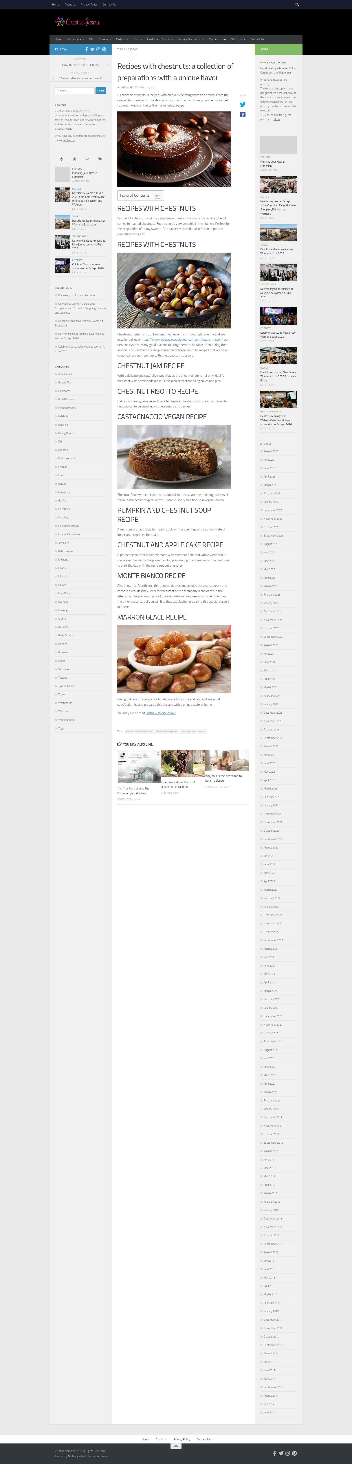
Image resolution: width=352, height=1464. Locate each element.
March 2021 (270, 991)
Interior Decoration (189, 39)
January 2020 (271, 1109)
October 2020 (271, 1033)
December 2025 (273, 510)
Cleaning (63, 424)
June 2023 (269, 763)
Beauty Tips (65, 382)
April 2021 (269, 982)
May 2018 (269, 1277)
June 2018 (269, 1269)
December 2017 (273, 1319)
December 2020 (273, 1016)
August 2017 (271, 1353)
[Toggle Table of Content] (155, 195)
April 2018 (269, 1286)
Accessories (74, 39)
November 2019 (273, 1125)
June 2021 (269, 965)
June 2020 (269, 1066)
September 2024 (273, 636)
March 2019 (270, 1193)
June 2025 (269, 561)
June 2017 (269, 1370)
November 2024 (273, 620)
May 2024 (269, 670)
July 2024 (269, 653)
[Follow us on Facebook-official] (86, 49)
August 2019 (271, 1151)
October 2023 (271, 729)
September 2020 (273, 1041)
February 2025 (272, 594)
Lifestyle (63, 576)
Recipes (62, 644)
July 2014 (269, 1404)
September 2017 (273, 1345)
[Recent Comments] (87, 159)
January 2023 (271, 805)
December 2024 (273, 611)
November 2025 (273, 518)
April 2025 (269, 577)
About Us (70, 4)
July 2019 (269, 1159)
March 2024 (270, 687)
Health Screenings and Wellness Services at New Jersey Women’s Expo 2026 (276, 420)
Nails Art (63, 627)
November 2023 (273, 721)
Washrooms (65, 703)
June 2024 (269, 662)
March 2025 (270, 586)
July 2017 (269, 1362)
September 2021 (273, 940)
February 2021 (272, 999)
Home (55, 4)
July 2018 (269, 1260)
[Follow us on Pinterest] (104, 49)
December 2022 (273, 813)
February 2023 (272, 797)
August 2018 (271, 1252)
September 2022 (273, 839)
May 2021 (269, 974)
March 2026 (270, 485)
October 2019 (271, 1134)
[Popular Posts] (74, 159)
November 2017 (273, 1328)
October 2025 (271, 527)
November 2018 (273, 1227)
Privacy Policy (89, 4)
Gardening (64, 492)
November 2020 (273, 1024)
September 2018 (273, 1244)
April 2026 (269, 476)
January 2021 (271, 1007)
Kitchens (77, 169)
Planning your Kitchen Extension (76, 295)
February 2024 (272, 695)
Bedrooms (64, 391)
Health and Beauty (158, 39)
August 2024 (271, 645)
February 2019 (272, 1201)
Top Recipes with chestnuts (193, 731)
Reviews (63, 652)
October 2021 (271, 932)
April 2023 (269, 780)
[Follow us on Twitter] (92, 49)
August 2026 (271, 451)
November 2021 (273, 923)
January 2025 (271, 603)
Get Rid (62, 500)
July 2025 (269, 552)
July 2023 (269, 754)
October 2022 (271, 830)
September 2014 (273, 1387)
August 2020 (271, 1050)
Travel (76, 216)
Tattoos (62, 677)
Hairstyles (64, 509)
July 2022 (269, 856)
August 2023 (271, 746)
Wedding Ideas (66, 719)
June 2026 (269, 468)
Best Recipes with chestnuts (139, 731)
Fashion (121, 39)
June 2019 (269, 1168)
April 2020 (269, 1083)
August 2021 (271, 948)
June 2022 (269, 864)
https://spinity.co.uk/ (161, 713)
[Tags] (100, 159)
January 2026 (271, 502)
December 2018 (273, 1218)
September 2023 (273, 738)
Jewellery (63, 542)
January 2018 (271, 1311)
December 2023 (273, 712)
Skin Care (63, 669)
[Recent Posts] (61, 159)
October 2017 (271, 1336)
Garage (62, 483)
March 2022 (270, 889)
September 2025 (273, 535)
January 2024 (271, 704)
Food (136, 39)
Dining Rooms (66, 433)
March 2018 (270, 1294)
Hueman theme (99, 1456)
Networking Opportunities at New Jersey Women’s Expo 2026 (88, 244)
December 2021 (273, 915)
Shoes (61, 660)
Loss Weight (65, 593)
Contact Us (109, 4)
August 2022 (271, 847)
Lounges (63, 601)
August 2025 (271, 544)
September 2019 (273, 1142)
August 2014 (271, 1395)
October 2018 (271, 1235)
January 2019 (271, 1210)
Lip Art (62, 585)
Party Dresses (66, 635)
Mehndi (62, 618)
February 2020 (272, 1100)
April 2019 (269, 1184)
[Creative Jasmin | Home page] (77, 21)
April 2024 (269, 679)
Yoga (61, 728)
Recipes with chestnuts (166, 731)
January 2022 (271, 906)
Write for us (238, 39)
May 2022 (269, 873)
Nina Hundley (129, 87)
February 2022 (272, 898)
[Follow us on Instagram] (98, 49)
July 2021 (269, 957)
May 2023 (269, 771)
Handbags (64, 517)
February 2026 (272, 493)
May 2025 (269, 569)
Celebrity (77, 260)
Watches (63, 711)
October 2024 (271, 628)
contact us (69, 140)
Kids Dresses (65, 551)
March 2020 (270, 1092)
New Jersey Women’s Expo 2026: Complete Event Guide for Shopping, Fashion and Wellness (80, 308)
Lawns (62, 568)
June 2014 (269, 1412)
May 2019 (269, 1176)
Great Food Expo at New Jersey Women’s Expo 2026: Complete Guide (278, 376)
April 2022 (269, 881)
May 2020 (269, 1075)
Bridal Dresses (66, 399)
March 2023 (270, 788)
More (277, 119)
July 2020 (269, 1058)
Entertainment (66, 458)
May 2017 (269, 1378)
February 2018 (272, 1303)
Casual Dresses (67, 407)
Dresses (103, 39)
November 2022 (273, 822)
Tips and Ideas (217, 39)
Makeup (63, 610)
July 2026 (269, 459)
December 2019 (273, 1117)
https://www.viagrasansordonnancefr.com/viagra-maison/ (182, 339)
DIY (91, 39)
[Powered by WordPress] (69, 1456)
